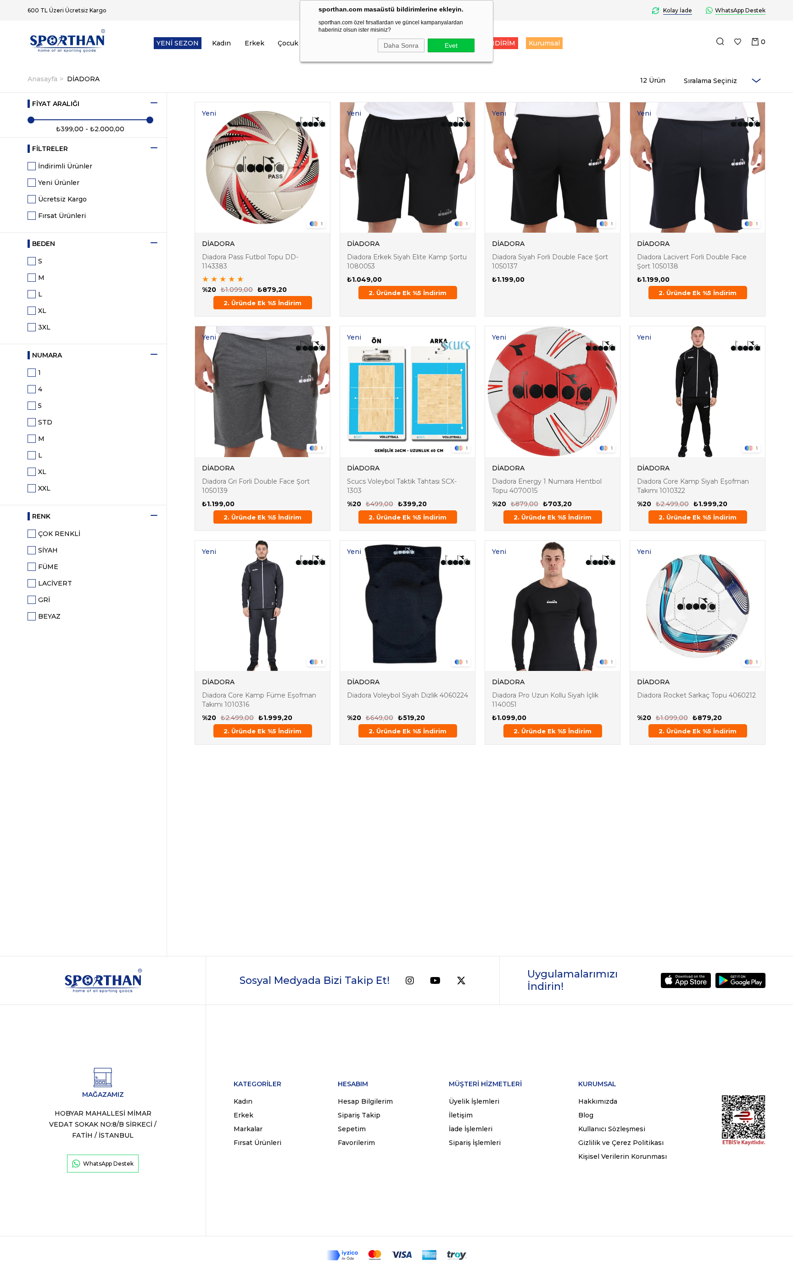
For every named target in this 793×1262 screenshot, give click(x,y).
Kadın (243, 1101)
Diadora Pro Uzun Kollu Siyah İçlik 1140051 (545, 700)
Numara (47, 355)
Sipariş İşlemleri (475, 1143)
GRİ (44, 600)
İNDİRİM (501, 43)
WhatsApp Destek (108, 1163)
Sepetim (352, 1129)
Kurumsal (544, 43)
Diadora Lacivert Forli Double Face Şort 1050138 (692, 261)
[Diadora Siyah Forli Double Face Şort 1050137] (552, 167)
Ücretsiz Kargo (62, 199)
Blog (585, 1115)
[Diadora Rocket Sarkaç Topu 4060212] (697, 606)
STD (45, 422)
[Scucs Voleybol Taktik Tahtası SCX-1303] (407, 391)
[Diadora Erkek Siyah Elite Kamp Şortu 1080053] (407, 167)
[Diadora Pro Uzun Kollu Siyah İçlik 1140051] (552, 606)
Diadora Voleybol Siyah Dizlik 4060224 (407, 695)
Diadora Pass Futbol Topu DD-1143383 (250, 261)
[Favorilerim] (737, 41)
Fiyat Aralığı (55, 104)
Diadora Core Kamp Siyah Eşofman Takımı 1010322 (693, 486)
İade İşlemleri (470, 1129)
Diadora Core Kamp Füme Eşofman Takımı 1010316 (259, 700)
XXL (44, 488)
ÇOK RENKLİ (59, 534)
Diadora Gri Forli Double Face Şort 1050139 (256, 486)
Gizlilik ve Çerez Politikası (621, 1143)
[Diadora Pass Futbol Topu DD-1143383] (262, 167)
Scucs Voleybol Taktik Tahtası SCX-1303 (402, 486)
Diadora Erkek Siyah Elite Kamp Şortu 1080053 (407, 261)
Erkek (243, 1115)
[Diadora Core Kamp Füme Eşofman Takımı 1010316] (262, 606)
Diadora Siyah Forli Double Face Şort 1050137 (550, 261)
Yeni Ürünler (58, 183)
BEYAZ (49, 616)
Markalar (248, 1129)
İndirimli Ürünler (65, 166)
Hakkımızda (597, 1101)
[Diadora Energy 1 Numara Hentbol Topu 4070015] (552, 391)
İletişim (461, 1115)
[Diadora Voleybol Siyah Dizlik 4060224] (407, 606)
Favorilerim (356, 1143)
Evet (451, 45)
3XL (44, 327)
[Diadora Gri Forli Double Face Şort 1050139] (262, 391)
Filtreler (50, 149)
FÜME (48, 567)
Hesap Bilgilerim (365, 1101)
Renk (41, 516)
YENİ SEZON (177, 43)
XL (42, 311)
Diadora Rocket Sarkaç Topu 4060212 (696, 695)
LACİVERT (55, 583)
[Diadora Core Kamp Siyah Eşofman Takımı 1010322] (697, 391)
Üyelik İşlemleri (474, 1101)
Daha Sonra (401, 45)
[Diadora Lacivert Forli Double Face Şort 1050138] (697, 167)
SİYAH (48, 550)
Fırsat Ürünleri (62, 216)
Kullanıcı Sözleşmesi (611, 1129)
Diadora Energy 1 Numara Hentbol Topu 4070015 (547, 486)
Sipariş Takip (359, 1115)
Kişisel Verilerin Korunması (622, 1156)
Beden (43, 244)
